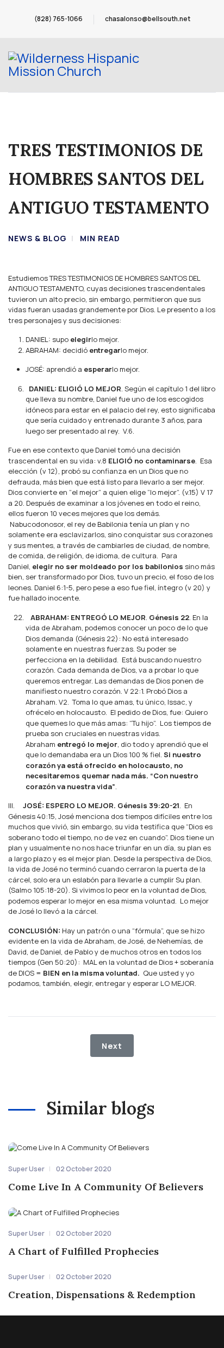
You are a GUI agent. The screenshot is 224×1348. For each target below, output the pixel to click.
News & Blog (37, 238)
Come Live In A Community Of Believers (105, 1187)
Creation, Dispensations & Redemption (102, 1294)
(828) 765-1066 (58, 19)
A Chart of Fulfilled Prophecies (83, 1251)
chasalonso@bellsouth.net (147, 19)
